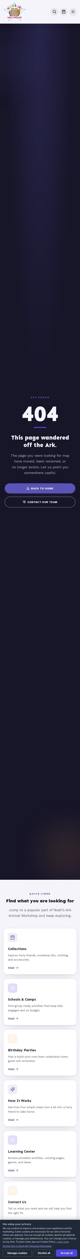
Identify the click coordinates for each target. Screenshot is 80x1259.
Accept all (67, 1253)
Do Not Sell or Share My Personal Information (27, 1246)
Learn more (63, 1241)
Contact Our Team (42, 502)
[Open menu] (73, 12)
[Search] (54, 12)
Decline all (44, 1253)
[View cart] (64, 12)
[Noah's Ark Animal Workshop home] (14, 11)
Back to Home (42, 488)
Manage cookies (17, 1253)
